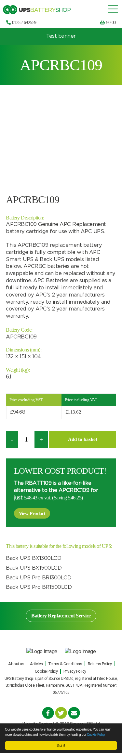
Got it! (61, 745)
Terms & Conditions (65, 663)
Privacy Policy (74, 671)
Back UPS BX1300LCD (33, 558)
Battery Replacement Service (61, 615)
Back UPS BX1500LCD (33, 568)
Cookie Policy (96, 734)
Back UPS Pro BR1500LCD (39, 587)
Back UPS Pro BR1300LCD (38, 577)
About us (16, 663)
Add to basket (82, 439)
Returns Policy (100, 663)
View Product (32, 513)
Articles (36, 663)
